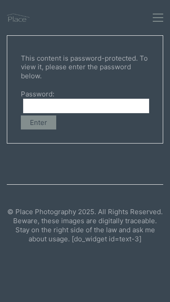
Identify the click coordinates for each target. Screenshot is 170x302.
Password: (37, 94)
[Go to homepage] (18, 18)
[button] (158, 17)
